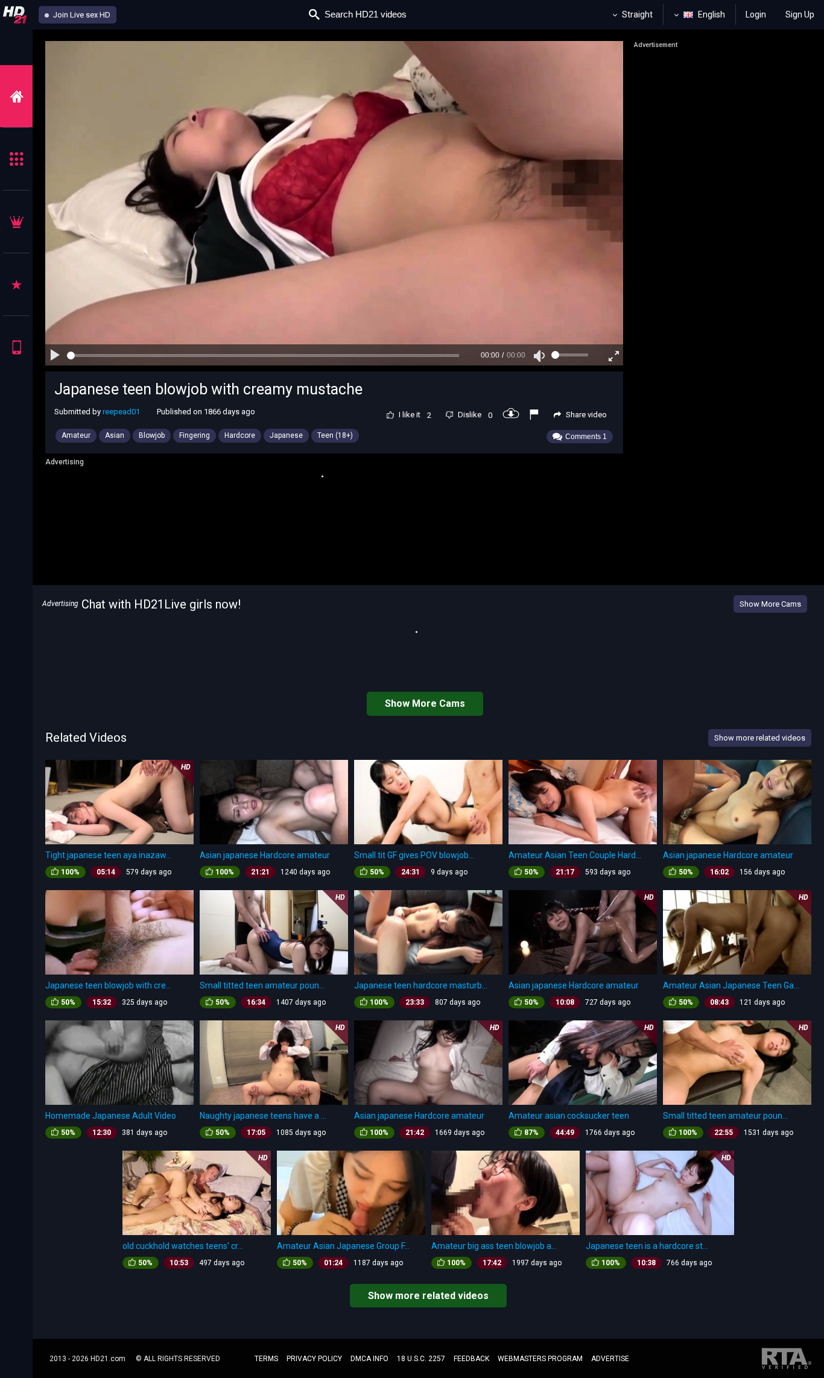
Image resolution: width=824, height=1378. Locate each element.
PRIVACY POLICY (314, 1358)
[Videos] (16, 96)
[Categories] (16, 159)
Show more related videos (428, 1295)
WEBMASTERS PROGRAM (540, 1358)
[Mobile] (16, 347)
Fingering (194, 435)
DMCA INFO (369, 1358)
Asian (114, 435)
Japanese (286, 435)
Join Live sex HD (80, 14)
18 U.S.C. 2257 (421, 1358)
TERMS (266, 1358)
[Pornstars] (16, 284)
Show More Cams (770, 603)
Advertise (610, 1358)
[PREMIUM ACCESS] (16, 222)
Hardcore (239, 435)
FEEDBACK (471, 1358)
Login (756, 14)
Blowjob (152, 435)
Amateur (76, 435)
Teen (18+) (335, 435)
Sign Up (799, 14)
